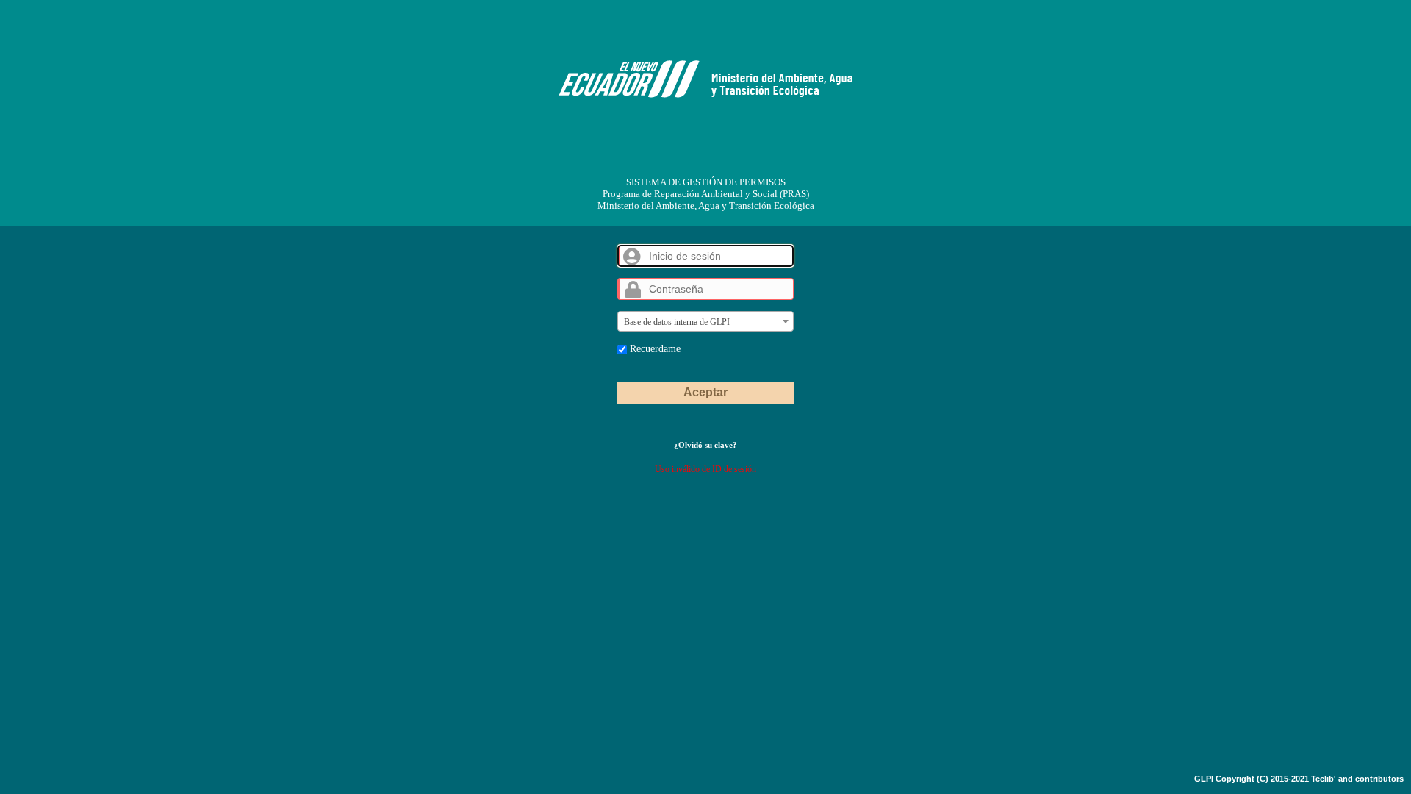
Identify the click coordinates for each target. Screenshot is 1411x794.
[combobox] (705, 321)
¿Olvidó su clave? (705, 444)
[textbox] (705, 322)
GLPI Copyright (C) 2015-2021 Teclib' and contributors (1299, 778)
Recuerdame (654, 348)
